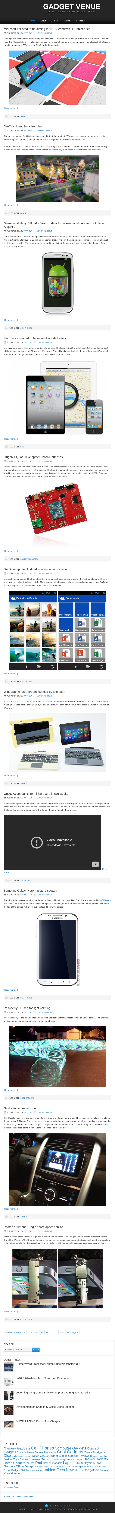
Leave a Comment (44, 33)
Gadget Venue (72, 6)
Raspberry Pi (14, 1018)
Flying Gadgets (39, 1455)
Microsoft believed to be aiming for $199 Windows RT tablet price (47, 29)
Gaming (23, 213)
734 (61, 1332)
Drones (20, 1456)
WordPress (84, 1509)
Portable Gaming (71, 1466)
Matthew (28, 33)
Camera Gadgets (17, 1448)
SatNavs (26, 1470)
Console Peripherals (45, 1452)
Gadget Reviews (79, 1455)
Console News (25, 1452)
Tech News (80, 21)
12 (52, 1332)
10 (41, 1332)
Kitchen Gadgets (52, 1463)
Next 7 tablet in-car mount (21, 1108)
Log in (94, 1509)
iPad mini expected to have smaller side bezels (35, 338)
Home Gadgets (14, 1463)
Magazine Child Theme (45, 1509)
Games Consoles (29, 1459)
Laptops (70, 1463)
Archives (31, 1496)
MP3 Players (84, 1463)
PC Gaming (55, 1466)
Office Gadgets (26, 1466)
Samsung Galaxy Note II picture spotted (30, 890)
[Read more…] (11, 108)
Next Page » (72, 1332)
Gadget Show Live (99, 1456)
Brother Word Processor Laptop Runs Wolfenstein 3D (48, 1363)
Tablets (66, 21)
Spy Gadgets (37, 1470)
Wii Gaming (102, 1470)
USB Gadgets (86, 1470)
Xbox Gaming (12, 1473)
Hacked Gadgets (96, 1459)
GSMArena (105, 900)
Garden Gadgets (60, 1459)
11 (47, 1332)
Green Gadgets (75, 1459)
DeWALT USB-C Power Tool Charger (38, 1421)
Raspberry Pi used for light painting (27, 1008)
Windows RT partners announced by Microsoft (34, 691)
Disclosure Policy (11, 1487)
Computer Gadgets (29, 559)
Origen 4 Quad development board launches (33, 457)
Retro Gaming (102, 1467)
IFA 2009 (30, 1463)
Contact (54, 21)
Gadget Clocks (58, 1455)
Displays (10, 1456)
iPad (22, 447)
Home (32, 21)
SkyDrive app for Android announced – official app (37, 569)
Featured (27, 1456)
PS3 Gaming (89, 1466)
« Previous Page (13, 1332)
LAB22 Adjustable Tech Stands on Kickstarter (43, 1378)
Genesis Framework (68, 1509)
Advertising (21, 1496)
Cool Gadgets (27, 1098)
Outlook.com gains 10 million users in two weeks (36, 793)
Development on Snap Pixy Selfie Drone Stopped (45, 1406)
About (43, 21)
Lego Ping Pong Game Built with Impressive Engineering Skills (53, 1392)
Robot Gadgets (12, 1470)
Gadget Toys (11, 1459)
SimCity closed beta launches (23, 126)
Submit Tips (9, 1496)
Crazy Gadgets (94, 1452)
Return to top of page (60, 1506)
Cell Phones (26, 328)
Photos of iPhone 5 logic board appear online (33, 1227)
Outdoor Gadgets (43, 1467)
